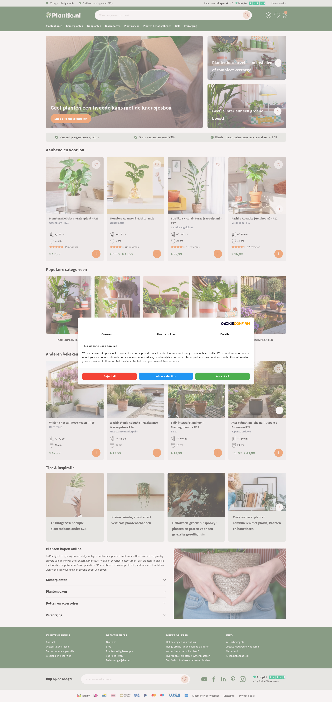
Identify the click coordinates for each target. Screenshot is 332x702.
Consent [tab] (107, 334)
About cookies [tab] (166, 334)
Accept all (222, 376)
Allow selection (166, 376)
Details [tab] (224, 334)
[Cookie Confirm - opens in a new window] (235, 323)
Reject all (110, 376)
